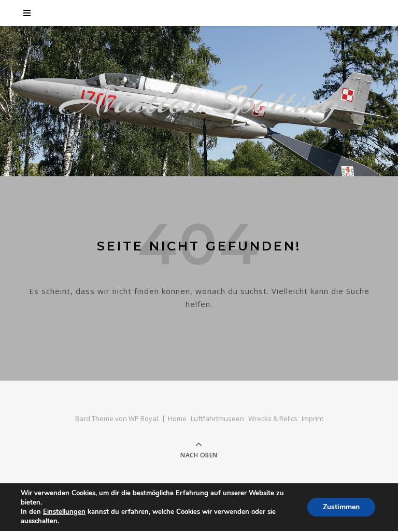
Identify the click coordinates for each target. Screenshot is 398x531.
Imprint (312, 418)
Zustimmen (341, 507)
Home (177, 418)
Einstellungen (64, 511)
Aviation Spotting (199, 101)
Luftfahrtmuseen (217, 418)
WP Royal (143, 418)
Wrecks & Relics (272, 418)
